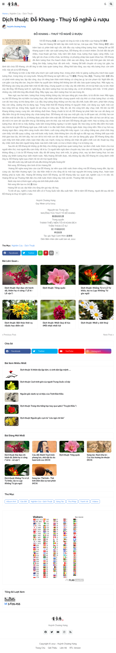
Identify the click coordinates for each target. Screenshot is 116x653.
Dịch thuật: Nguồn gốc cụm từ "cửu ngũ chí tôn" (42, 418)
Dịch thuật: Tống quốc (54, 288)
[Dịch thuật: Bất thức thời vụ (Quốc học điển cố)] (19, 310)
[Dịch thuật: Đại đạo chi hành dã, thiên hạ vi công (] (19, 275)
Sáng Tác (60, 501)
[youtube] (58, 632)
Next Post (107, 335)
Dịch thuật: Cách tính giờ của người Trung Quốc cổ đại (45, 382)
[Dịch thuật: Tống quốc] (57, 275)
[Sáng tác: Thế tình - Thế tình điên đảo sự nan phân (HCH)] (44, 470)
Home (5, 14)
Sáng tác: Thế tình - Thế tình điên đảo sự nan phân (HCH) (44, 480)
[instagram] (64, 632)
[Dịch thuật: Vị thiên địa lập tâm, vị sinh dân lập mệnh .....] (12, 373)
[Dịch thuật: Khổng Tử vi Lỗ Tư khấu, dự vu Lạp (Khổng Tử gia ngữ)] (96, 275)
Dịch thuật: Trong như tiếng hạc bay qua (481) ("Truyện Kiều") (48, 406)
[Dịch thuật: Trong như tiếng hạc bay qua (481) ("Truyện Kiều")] (12, 409)
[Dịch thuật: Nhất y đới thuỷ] (96, 310)
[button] (3, 4)
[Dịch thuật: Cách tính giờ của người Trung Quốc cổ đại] (12, 385)
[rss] (70, 632)
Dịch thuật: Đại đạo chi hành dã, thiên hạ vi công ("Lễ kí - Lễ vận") (19, 291)
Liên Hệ (63, 648)
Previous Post (10, 335)
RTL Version (75, 648)
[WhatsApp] (40, 253)
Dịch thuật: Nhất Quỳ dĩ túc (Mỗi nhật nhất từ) (56, 324)
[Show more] (56, 253)
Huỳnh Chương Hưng (67, 644)
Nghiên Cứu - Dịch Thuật (21, 14)
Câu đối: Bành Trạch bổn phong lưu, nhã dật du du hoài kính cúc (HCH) (43, 457)
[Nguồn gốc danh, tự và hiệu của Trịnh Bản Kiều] (12, 397)
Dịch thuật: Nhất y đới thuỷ (94, 323)
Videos (95, 501)
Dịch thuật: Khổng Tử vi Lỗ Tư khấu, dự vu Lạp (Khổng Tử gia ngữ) (96, 291)
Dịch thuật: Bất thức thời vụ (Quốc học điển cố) (19, 324)
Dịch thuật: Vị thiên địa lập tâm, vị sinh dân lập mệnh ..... (45, 370)
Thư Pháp (72, 501)
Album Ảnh (11, 501)
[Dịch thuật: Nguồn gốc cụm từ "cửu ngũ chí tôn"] (12, 421)
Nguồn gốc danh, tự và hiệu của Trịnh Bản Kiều (42, 394)
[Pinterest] (45, 253)
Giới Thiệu (52, 648)
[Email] (51, 253)
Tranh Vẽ (84, 501)
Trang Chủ (40, 648)
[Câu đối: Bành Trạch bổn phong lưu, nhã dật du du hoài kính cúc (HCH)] (44, 447)
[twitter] (51, 632)
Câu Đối (23, 501)
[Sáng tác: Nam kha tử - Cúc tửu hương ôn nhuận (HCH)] (99, 447)
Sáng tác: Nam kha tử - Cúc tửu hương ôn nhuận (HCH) (98, 457)
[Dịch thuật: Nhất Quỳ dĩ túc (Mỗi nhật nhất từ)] (57, 310)
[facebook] (45, 632)
